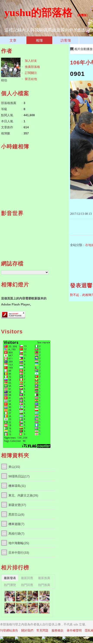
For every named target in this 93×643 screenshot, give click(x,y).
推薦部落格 (32, 67)
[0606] (32, 596)
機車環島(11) (17, 486)
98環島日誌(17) (19, 476)
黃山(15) (14, 466)
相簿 (39, 40)
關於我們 (27, 630)
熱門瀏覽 (10, 585)
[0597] (32, 608)
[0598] (21, 608)
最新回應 (27, 578)
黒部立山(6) (16, 514)
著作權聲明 (74, 630)
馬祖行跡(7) (16, 533)
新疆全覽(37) (17, 505)
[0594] (44, 608)
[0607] (21, 596)
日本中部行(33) (18, 552)
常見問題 (42, 630)
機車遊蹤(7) (16, 524)
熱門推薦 (44, 585)
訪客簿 (66, 40)
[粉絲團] (1, 638)
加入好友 (31, 60)
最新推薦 (44, 578)
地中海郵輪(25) (18, 543)
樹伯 (4, 80)
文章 (13, 40)
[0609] (10, 596)
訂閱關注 (31, 73)
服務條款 (57, 630)
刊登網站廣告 (9, 630)
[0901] (10, 608)
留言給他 (31, 79)
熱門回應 (27, 585)
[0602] (44, 596)
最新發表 (10, 578)
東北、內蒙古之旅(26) (23, 495)
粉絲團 (9, 639)
